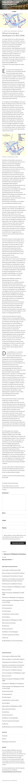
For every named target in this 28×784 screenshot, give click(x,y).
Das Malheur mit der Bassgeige (10, 631)
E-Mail (4, 520)
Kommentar (5, 493)
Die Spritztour (5, 626)
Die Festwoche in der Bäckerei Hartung (12, 583)
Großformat (5, 637)
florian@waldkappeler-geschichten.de (11, 771)
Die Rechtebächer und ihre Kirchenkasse (12, 640)
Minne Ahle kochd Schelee (9, 623)
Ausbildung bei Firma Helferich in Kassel (12, 576)
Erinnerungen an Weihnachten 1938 (11, 570)
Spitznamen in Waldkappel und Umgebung (13, 597)
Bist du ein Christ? (6, 589)
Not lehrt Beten (6, 617)
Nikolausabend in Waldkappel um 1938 (12, 620)
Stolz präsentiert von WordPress (9, 780)
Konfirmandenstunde (7, 605)
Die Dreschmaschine (7, 629)
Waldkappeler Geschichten (10, 3)
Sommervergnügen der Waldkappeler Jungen (13, 586)
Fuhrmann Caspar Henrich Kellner (10, 634)
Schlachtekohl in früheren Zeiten (10, 614)
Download (4, 736)
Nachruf (4, 738)
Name (4, 513)
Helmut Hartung (18, 31)
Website (4, 528)
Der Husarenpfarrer (7, 608)
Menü (14, 11)
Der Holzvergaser (6, 611)
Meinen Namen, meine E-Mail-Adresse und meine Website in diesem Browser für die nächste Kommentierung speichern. (14, 537)
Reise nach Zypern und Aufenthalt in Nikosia (13, 573)
